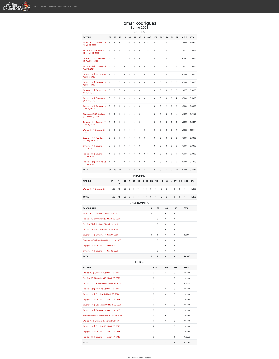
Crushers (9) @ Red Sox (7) (94, 74)
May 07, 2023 (91, 101)
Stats (35, 6)
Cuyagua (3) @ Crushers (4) (94, 146)
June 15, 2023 (89, 125)
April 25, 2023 (89, 85)
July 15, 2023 (88, 156)
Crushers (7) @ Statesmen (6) (95, 283)
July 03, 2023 (92, 140)
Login (75, 6)
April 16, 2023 (88, 69)
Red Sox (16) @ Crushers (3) (95, 219)
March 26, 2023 (89, 45)
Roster (44, 6)
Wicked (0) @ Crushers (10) (94, 42)
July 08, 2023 (88, 148)
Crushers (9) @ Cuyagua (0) (94, 82)
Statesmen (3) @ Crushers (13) (95, 240)
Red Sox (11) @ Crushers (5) (94, 154)
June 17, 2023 (88, 132)
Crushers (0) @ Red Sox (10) (95, 326)
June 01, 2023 (89, 109)
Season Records (64, 6)
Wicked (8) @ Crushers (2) (94, 130)
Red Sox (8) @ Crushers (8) (94, 66)
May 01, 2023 (88, 93)
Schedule (52, 6)
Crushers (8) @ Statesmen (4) (95, 305)
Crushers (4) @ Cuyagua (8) (94, 106)
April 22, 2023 (89, 77)
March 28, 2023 (92, 53)
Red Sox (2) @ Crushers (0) (94, 162)
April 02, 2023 (92, 61)
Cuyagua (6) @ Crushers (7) (94, 122)
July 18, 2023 (88, 164)
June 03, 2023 (93, 117)
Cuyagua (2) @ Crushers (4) (94, 90)
